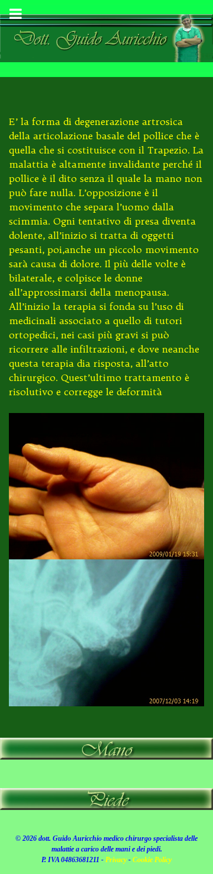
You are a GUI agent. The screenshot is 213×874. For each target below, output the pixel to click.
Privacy (116, 860)
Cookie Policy (152, 860)
